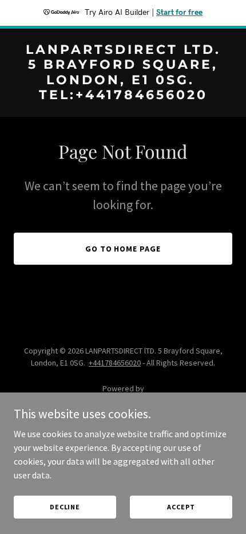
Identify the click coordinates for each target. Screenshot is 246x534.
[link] (123, 95)
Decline (65, 506)
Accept (181, 506)
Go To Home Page (123, 249)
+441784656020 (115, 363)
